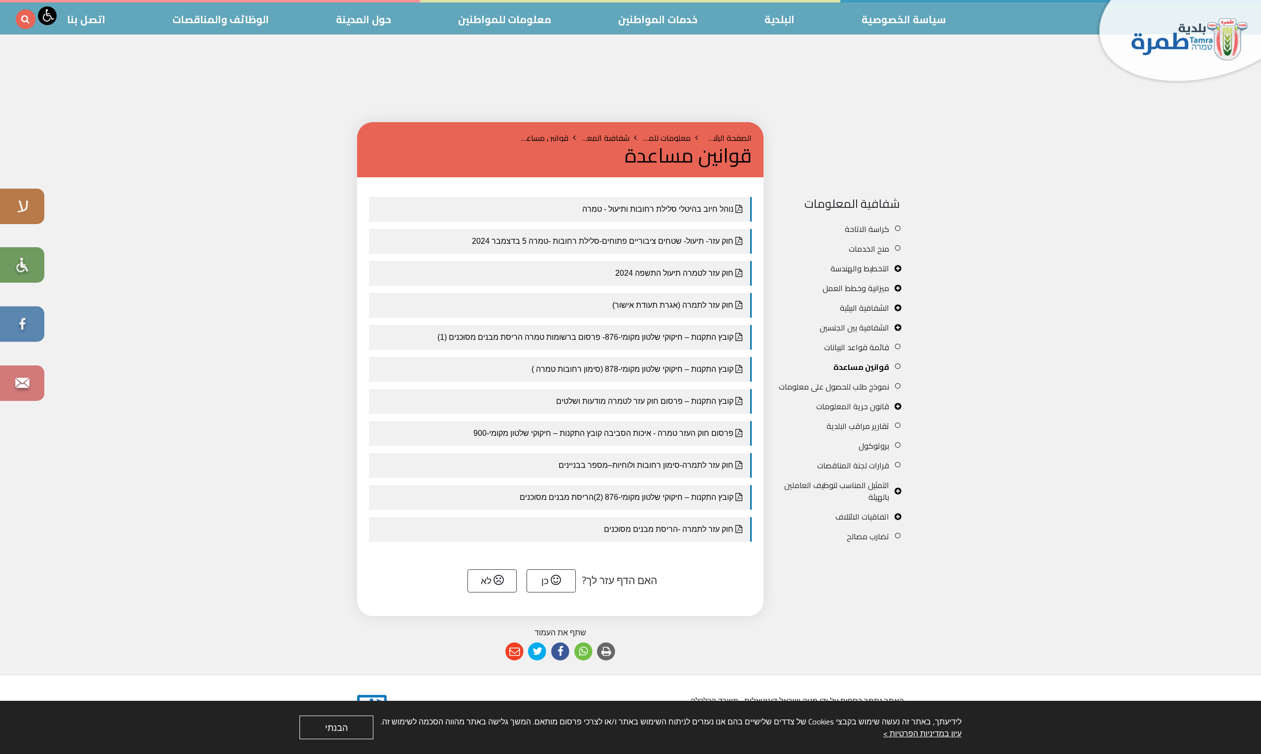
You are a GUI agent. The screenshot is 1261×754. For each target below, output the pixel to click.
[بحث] (25, 19)
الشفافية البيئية (864, 307)
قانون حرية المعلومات (852, 406)
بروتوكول (874, 445)
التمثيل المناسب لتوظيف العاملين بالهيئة (836, 491)
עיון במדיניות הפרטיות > (922, 733)
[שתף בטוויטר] (537, 651)
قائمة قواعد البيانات (856, 347)
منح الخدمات (869, 248)
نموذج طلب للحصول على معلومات (834, 386)
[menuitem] (841, 229)
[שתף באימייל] (514, 651)
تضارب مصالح (868, 536)
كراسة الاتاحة (867, 229)
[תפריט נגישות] (47, 15)
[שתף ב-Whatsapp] (583, 651)
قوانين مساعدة (861, 367)
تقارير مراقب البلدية (858, 426)
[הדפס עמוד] (606, 651)
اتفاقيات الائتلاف (862, 516)
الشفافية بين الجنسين (854, 327)
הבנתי (336, 728)
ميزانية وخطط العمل (856, 288)
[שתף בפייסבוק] (560, 651)
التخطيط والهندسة (859, 268)
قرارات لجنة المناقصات (853, 465)
